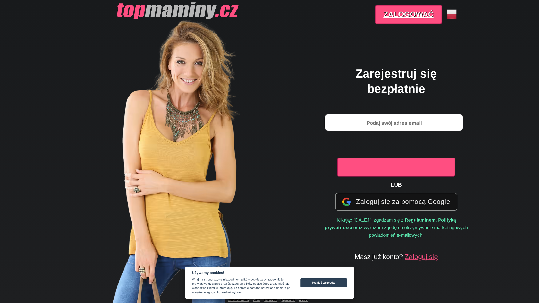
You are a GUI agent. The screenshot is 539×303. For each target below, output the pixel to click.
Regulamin (270, 300)
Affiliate (303, 300)
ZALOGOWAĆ (408, 14)
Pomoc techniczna (238, 300)
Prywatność (288, 300)
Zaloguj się (421, 256)
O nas (256, 300)
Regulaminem (420, 219)
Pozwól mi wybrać (229, 292)
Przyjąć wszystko (323, 282)
